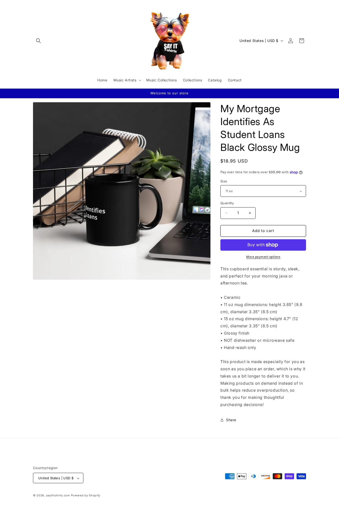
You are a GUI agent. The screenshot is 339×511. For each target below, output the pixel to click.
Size (223, 181)
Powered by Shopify (86, 495)
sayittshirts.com (58, 495)
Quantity (227, 203)
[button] (38, 40)
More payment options (263, 257)
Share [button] (231, 420)
